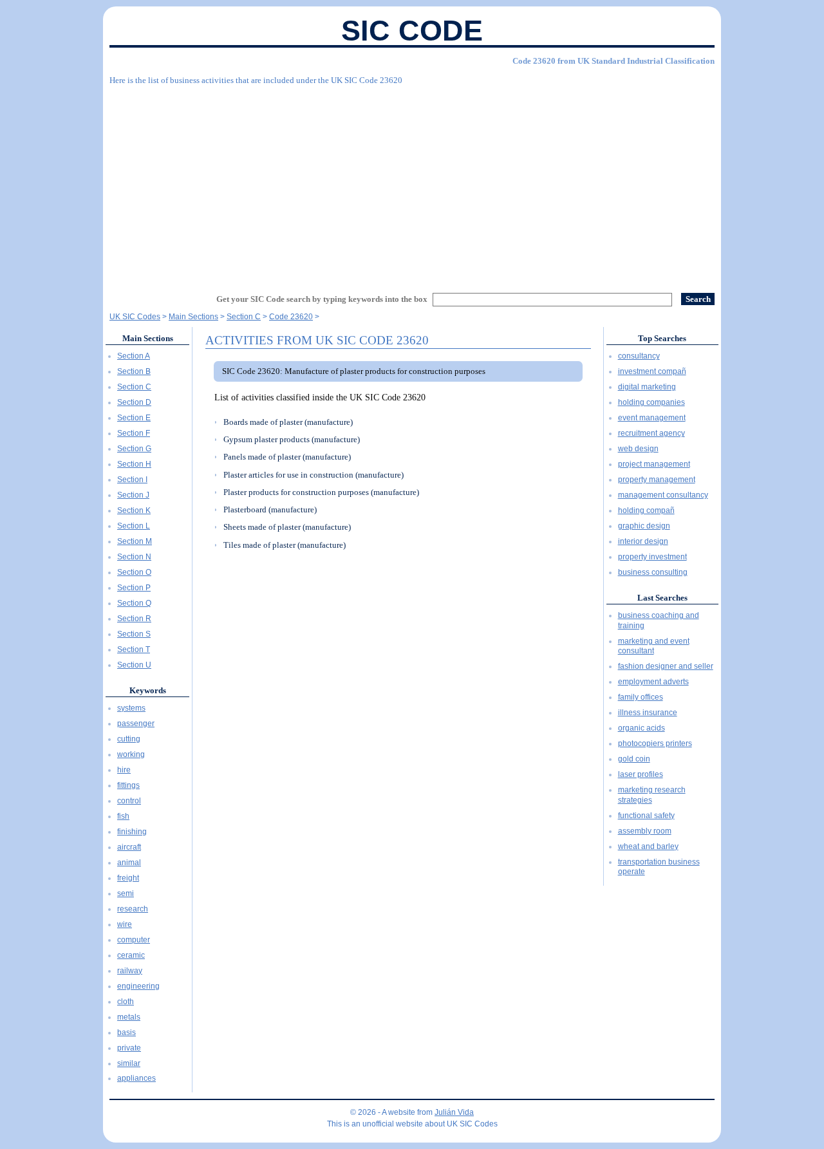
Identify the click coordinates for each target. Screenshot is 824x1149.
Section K (134, 510)
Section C (134, 386)
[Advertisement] (412, 183)
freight (128, 878)
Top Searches (662, 338)
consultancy (639, 355)
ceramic (131, 955)
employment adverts (653, 681)
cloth (125, 1001)
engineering (138, 986)
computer (133, 939)
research (132, 908)
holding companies (651, 402)
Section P (134, 587)
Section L (133, 525)
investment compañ (652, 371)
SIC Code (412, 30)
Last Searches (662, 598)
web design (638, 448)
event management (652, 417)
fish (123, 816)
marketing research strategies (652, 795)
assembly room (644, 831)
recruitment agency (651, 433)
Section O (134, 572)
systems (131, 708)
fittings (128, 785)
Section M (134, 541)
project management (654, 464)
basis (126, 1032)
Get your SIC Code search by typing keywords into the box (321, 299)
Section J (133, 495)
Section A (133, 355)
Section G (134, 448)
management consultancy (663, 495)
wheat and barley (648, 846)
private (129, 1047)
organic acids (641, 728)
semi (125, 893)
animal (129, 862)
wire (124, 924)
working (131, 754)
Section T (133, 649)
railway (129, 970)
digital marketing (647, 386)
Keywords (147, 690)
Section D (134, 402)
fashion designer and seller (665, 666)
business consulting (653, 572)
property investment (652, 556)
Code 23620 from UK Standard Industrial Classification (613, 61)
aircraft (129, 847)
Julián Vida (454, 1112)
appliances (136, 1078)
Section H (134, 464)
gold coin (634, 758)
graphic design (644, 525)
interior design (643, 541)
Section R (134, 618)
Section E (134, 417)
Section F (133, 433)
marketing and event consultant (653, 646)
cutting (128, 738)
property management (656, 479)
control (129, 800)
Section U (134, 664)
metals (128, 1017)
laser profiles (640, 774)
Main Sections (147, 338)
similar (128, 1063)
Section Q (134, 603)
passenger (135, 723)
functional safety (646, 815)
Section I (132, 479)
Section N (134, 556)
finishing (132, 831)
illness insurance (647, 712)
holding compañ (646, 510)
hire (124, 769)
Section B (134, 371)
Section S (134, 634)
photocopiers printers (655, 743)
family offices (640, 697)
